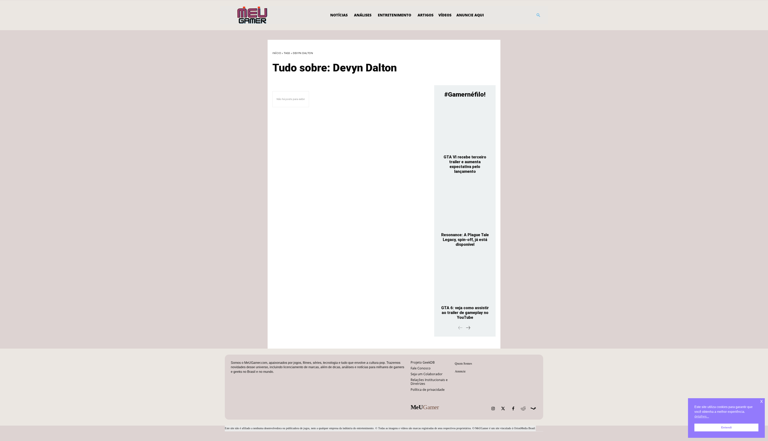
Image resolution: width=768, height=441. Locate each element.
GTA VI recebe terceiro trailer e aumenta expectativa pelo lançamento (465, 164)
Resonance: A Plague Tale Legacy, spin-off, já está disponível (465, 239)
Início (276, 53)
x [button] (761, 401)
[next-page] (468, 328)
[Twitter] (503, 409)
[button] (538, 15)
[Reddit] (523, 409)
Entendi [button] (726, 427)
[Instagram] (493, 409)
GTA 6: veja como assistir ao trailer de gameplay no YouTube (465, 312)
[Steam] (533, 409)
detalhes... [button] (701, 416)
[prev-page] (460, 328)
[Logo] (252, 15)
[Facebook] (513, 409)
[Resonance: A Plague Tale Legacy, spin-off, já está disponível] (465, 205)
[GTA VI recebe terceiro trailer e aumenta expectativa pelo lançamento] (465, 127)
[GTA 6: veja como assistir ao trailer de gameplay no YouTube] (465, 278)
